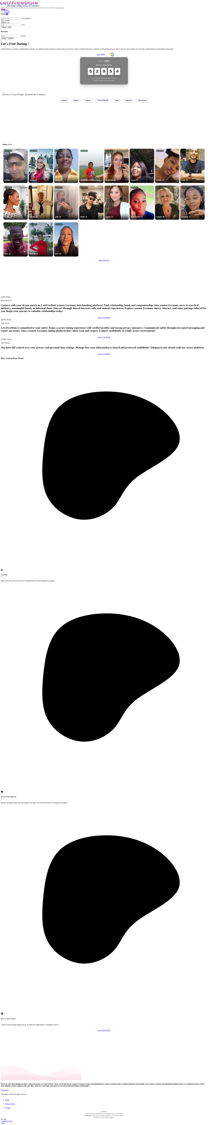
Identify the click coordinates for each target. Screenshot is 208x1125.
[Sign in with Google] (112, 54)
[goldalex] (15, 166)
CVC (23, 25)
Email (23, 36)
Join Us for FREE (104, 318)
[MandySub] (116, 166)
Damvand (128, 100)
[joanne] (41, 166)
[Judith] (66, 166)
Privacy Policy (10, 1104)
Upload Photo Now (105, 577)
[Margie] (41, 202)
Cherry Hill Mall (102, 100)
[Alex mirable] (142, 202)
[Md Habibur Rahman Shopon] (91, 166)
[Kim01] (116, 202)
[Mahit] (91, 202)
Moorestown (142, 100)
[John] (66, 202)
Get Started (5, 1090)
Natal (117, 100)
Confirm (10, 38)
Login (6, 10)
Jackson (64, 100)
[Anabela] (167, 202)
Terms (7, 1100)
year (8, 23)
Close (10, 1121)
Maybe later (104, 582)
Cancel (4, 27)
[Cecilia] (15, 202)
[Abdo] (192, 166)
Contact (8, 1108)
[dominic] (167, 166)
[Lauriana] (192, 202)
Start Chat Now (104, 260)
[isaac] (15, 239)
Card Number (26, 18)
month (7, 20)
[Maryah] (41, 239)
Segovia (76, 100)
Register (7, 12)
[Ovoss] (142, 166)
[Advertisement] (104, 122)
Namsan (88, 100)
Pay (9, 27)
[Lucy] (66, 239)
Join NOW (101, 54)
